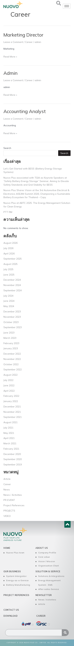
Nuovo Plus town (15, 552)
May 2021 (8, 432)
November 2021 (12, 411)
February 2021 (11, 448)
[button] (58, 4)
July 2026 (8, 248)
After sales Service (48, 589)
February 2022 (11, 395)
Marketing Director (23, 35)
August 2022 (10, 374)
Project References (13, 505)
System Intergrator (16, 576)
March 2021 (9, 443)
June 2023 (8, 332)
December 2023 (12, 311)
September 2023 (12, 327)
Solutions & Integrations (51, 576)
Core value (44, 557)
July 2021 (8, 427)
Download (10, 615)
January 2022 (10, 401)
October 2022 (11, 364)
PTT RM (7, 211)
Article (6, 478)
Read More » (10, 56)
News (6, 489)
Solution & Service (47, 571)
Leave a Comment (13, 41)
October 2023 (11, 322)
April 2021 (9, 438)
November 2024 (12, 285)
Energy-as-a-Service (17, 580)
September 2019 (12, 464)
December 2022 (12, 353)
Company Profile (47, 552)
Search (7, 147)
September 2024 (12, 290)
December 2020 (12, 454)
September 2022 (12, 369)
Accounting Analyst (24, 111)
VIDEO (7, 515)
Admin (10, 73)
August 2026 (10, 242)
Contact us (11, 609)
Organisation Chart (48, 565)
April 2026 (9, 253)
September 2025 (12, 258)
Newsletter (43, 595)
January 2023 (10, 348)
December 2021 (12, 406)
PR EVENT (9, 499)
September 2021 (12, 416)
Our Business (12, 571)
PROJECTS (9, 510)
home (6, 548)
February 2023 (11, 343)
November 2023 (12, 316)
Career (29, 41)
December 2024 (12, 279)
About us (41, 548)
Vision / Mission (46, 561)
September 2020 (12, 459)
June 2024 (8, 300)
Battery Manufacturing (18, 585)
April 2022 (9, 390)
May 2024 (8, 306)
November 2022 (12, 358)
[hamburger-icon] (67, 6)
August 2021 (10, 422)
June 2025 (8, 274)
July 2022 (8, 380)
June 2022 (8, 385)
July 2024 (8, 295)
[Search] (65, 632)
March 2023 (9, 337)
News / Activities (12, 494)
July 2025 (8, 269)
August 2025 (10, 263)
